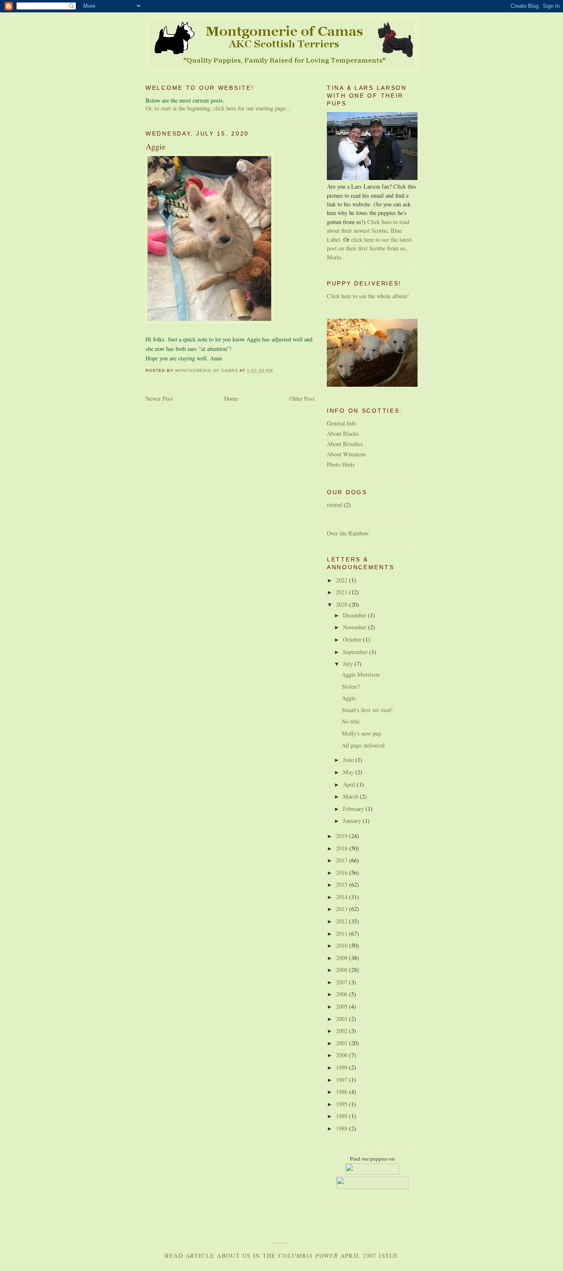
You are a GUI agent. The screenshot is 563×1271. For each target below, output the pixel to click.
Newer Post (159, 398)
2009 (342, 958)
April (350, 784)
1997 (342, 1080)
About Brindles (345, 444)
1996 (342, 1092)
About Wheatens (346, 454)
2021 (342, 592)
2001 (342, 1043)
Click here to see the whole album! (368, 296)
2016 (342, 872)
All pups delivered (363, 745)
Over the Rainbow (348, 533)
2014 (342, 897)
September (356, 652)
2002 (342, 1031)
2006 (342, 994)
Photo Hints (341, 464)
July (348, 664)
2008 (342, 970)
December (355, 615)
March (351, 796)
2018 (342, 848)
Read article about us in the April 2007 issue (282, 1255)
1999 (342, 1067)
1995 (342, 1104)
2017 (342, 860)
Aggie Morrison (361, 674)
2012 (342, 921)
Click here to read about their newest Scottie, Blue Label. (368, 230)
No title (350, 721)
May (349, 772)
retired (334, 505)
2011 (342, 933)
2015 (342, 884)
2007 (342, 982)
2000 (342, 1055)
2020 (342, 604)
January (353, 821)
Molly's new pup (361, 733)
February (354, 809)
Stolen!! (351, 686)
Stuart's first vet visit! (367, 710)
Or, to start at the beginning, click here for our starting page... (218, 108)
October (353, 639)
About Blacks (343, 433)
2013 (342, 909)
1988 (342, 1128)
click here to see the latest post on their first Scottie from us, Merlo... (369, 248)
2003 (342, 1019)
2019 (342, 836)
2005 (342, 1006)
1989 (342, 1116)
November (355, 627)
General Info (341, 423)
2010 (342, 945)
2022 (342, 580)
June (349, 760)
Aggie (349, 698)
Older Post (301, 398)
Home (231, 398)
